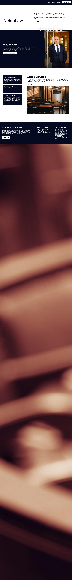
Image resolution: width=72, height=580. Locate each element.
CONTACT (58, 2)
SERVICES (53, 2)
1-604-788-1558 (66, 2)
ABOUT (48, 2)
